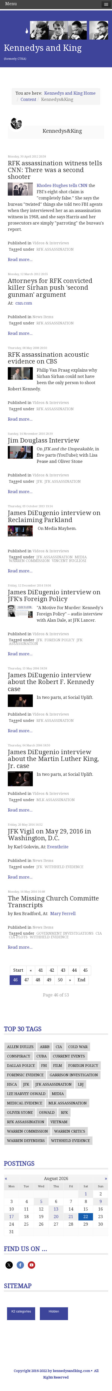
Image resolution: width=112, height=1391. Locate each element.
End (81, 979)
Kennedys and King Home (70, 93)
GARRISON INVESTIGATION (74, 1075)
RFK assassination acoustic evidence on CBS (48, 358)
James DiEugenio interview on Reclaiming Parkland (54, 516)
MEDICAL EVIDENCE (24, 1103)
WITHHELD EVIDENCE (64, 867)
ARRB (44, 1047)
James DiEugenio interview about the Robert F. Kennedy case (51, 682)
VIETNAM (59, 1122)
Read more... (20, 259)
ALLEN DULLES (20, 1047)
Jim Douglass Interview (43, 440)
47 (26, 979)
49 (49, 979)
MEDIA (81, 557)
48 (37, 979)
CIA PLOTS (18, 937)
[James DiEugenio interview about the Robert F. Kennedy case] (20, 700)
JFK (39, 481)
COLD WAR (78, 1047)
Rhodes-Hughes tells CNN (62, 185)
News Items (43, 317)
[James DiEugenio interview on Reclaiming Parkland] (20, 530)
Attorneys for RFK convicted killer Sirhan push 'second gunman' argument (50, 287)
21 (71, 1216)
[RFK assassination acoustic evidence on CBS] (20, 373)
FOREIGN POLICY (59, 640)
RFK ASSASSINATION (55, 249)
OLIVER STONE (20, 1112)
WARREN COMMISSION (29, 561)
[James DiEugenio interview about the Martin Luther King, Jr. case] (20, 778)
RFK (64, 1112)
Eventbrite (58, 846)
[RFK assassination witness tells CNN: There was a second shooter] (20, 189)
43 (63, 970)
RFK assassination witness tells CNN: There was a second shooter (55, 170)
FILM (57, 1065)
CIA (99, 933)
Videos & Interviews (51, 243)
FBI (44, 1065)
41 (40, 970)
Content (28, 99)
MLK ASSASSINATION (55, 800)
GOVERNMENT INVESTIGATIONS (65, 933)
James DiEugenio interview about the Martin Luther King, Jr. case (53, 759)
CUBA (41, 1056)
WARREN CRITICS (69, 1131)
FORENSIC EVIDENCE (25, 1075)
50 (60, 979)
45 (85, 970)
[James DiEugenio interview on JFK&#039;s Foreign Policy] (20, 611)
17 (11, 1216)
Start (18, 970)
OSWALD (47, 1112)
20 (56, 1216)
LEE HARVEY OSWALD (26, 1094)
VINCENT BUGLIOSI (69, 561)
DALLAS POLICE (21, 1065)
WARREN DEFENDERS (26, 1141)
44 (74, 970)
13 (56, 1209)
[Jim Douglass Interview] (20, 452)
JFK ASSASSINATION (63, 481)
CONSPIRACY (18, 1056)
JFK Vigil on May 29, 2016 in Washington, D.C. (49, 835)
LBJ (81, 1084)
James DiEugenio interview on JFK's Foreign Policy (54, 596)
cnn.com (23, 303)
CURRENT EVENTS (69, 1056)
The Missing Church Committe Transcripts (53, 902)
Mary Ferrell (63, 913)
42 (51, 970)
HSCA (12, 1084)
